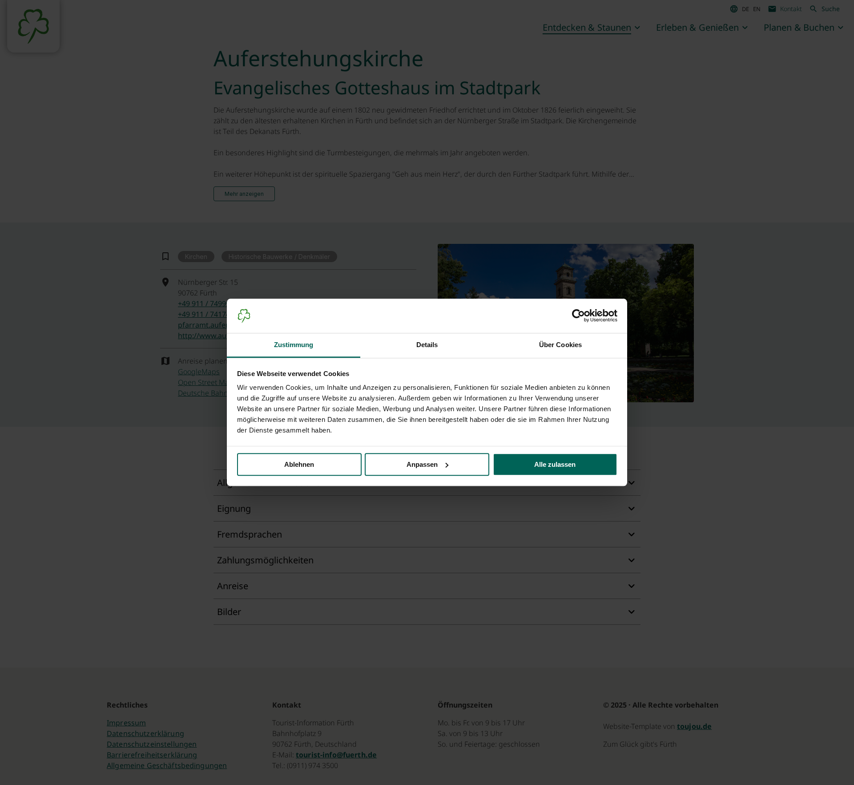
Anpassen (422, 464)
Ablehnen (299, 464)
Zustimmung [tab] (294, 344)
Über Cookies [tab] (560, 344)
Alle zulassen (555, 464)
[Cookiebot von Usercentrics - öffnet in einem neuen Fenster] (578, 316)
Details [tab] (427, 344)
